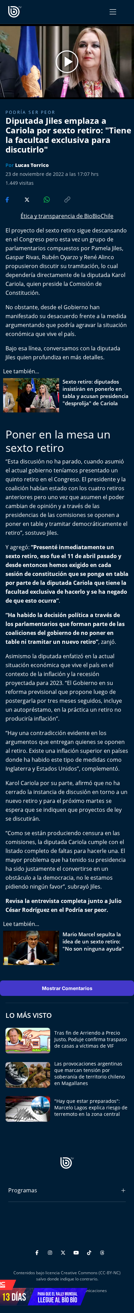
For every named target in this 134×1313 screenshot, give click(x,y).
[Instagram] (51, 1251)
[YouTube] (77, 1251)
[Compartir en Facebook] (7, 199)
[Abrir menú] (113, 11)
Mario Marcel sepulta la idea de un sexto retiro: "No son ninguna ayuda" (93, 941)
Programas (22, 1190)
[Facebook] (38, 1251)
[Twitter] (64, 1251)
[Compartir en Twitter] (20, 199)
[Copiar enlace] (60, 199)
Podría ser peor (30, 112)
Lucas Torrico (32, 165)
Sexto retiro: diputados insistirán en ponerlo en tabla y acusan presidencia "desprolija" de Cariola (96, 392)
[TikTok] (90, 1251)
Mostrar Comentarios (67, 988)
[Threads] (102, 1251)
